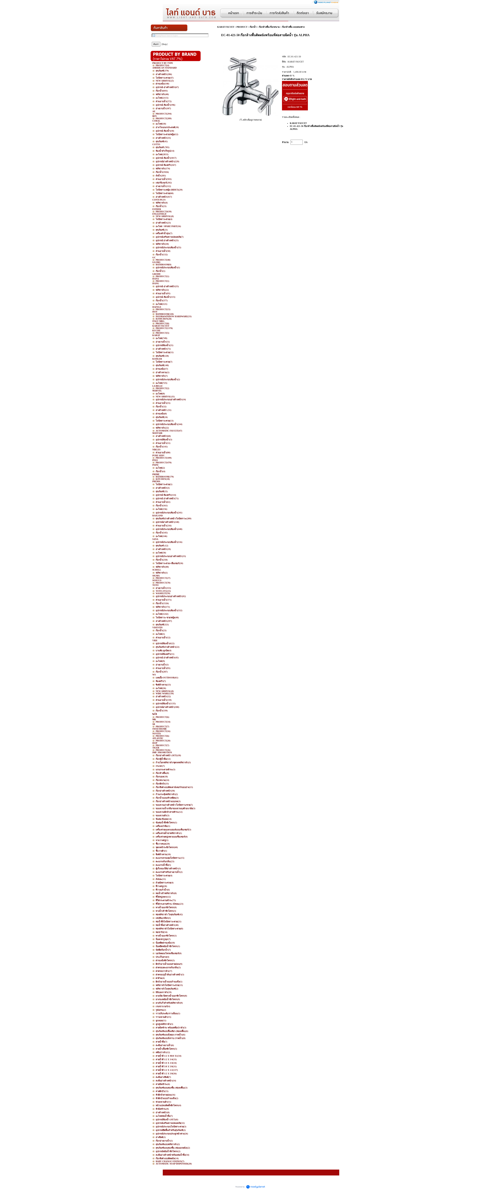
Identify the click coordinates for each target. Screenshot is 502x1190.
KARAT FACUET (225, 27)
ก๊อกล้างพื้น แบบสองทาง (293, 27)
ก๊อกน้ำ (253, 27)
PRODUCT (241, 27)
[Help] (164, 44)
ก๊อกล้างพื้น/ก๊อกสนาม (269, 27)
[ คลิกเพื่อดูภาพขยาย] (251, 120)
